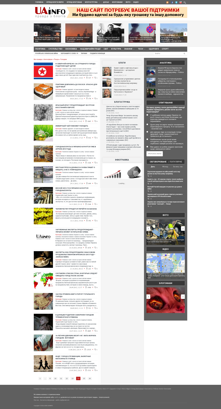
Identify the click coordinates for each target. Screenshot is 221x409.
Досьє (106, 2)
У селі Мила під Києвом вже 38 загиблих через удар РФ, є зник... (47, 39)
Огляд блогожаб (74, 2)
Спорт (165, 49)
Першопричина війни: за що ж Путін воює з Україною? (125, 91)
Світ (106, 49)
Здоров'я (154, 49)
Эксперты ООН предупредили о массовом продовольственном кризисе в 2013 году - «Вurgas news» (75, 254)
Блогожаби (117, 2)
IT (108, 389)
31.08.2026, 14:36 (112, 151)
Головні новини (45, 389)
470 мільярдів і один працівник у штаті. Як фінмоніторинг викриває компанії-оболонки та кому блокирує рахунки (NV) (123, 147)
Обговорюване (158, 162)
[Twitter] (175, 2)
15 (84, 378)
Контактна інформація (47, 400)
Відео (136, 2)
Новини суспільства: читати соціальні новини (77, 110)
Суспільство (55, 49)
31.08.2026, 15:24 (112, 113)
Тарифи (84, 53)
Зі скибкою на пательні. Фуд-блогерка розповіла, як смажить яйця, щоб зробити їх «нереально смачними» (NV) (123, 138)
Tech (139, 49)
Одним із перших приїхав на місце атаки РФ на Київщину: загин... (109, 39)
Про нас (36, 400)
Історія (94, 389)
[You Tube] (180, 2)
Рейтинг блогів (158, 389)
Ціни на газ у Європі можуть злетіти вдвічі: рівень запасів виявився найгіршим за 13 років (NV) (123, 108)
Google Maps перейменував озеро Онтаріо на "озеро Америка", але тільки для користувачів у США (166, 276)
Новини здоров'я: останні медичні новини (75, 89)
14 (78, 378)
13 (72, 378)
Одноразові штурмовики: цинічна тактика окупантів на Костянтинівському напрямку (127, 81)
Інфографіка (122, 160)
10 (55, 378)
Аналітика (166, 63)
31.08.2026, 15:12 (112, 122)
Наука (88, 389)
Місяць (165, 167)
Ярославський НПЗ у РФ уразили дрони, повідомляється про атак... (172, 39)
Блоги (122, 63)
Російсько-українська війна (46, 53)
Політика (40, 49)
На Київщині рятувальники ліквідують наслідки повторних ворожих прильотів (165, 241)
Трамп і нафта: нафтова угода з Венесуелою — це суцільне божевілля (126, 70)
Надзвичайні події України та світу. (67, 195)
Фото (128, 2)
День (153, 167)
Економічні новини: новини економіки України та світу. (79, 236)
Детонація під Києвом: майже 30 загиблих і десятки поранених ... (77, 39)
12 (67, 378)
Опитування (166, 103)
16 (90, 378)
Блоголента (148, 389)
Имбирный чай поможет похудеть (72, 126)
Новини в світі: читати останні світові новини (76, 69)
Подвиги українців (97, 53)
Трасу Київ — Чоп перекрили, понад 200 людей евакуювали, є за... (141, 39)
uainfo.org (57, 397)
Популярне (176, 162)
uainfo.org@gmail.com (62, 400)
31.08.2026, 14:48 (112, 142)
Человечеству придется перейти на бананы (76, 209)
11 (61, 378)
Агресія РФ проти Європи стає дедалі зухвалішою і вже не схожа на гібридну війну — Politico (171, 70)
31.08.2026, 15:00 (112, 133)
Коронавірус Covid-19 (69, 53)
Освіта (99, 389)
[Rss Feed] (167, 2)
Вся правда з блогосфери (43, 59)
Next (186, 34)
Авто (104, 389)
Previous (35, 34)
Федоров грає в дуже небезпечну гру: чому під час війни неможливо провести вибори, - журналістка (171, 92)
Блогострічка (90, 2)
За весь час (178, 167)
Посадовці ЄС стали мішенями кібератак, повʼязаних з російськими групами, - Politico (170, 81)
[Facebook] (171, 2)
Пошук (56, 59)
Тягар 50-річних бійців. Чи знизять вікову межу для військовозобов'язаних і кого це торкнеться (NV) (122, 118)
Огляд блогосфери (55, 2)
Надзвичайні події (90, 49)
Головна (39, 2)
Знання (127, 49)
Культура (116, 49)
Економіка (71, 49)
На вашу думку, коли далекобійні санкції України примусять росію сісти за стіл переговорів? (165, 109)
